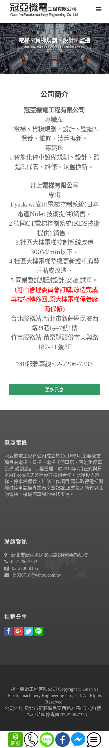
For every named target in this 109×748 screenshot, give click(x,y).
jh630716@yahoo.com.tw (37, 575)
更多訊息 (54, 389)
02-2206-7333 (24, 561)
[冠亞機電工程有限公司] (42, 8)
